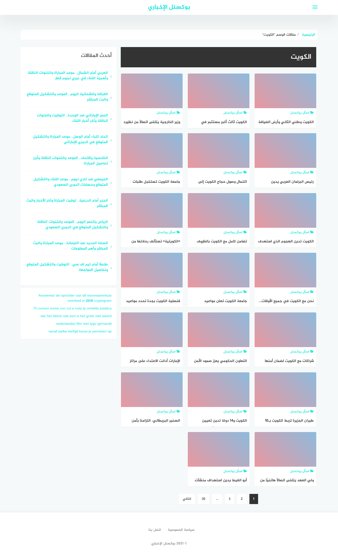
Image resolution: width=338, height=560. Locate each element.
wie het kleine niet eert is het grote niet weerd (76, 316)
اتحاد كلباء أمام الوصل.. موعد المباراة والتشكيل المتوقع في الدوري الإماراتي (70, 140)
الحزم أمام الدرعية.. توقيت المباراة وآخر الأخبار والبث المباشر (67, 203)
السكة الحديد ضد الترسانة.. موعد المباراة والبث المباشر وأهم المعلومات (70, 246)
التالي (187, 499)
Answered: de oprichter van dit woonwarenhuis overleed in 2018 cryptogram (75, 298)
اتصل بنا (154, 530)
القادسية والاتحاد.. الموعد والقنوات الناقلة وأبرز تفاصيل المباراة (70, 161)
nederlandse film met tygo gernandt (84, 324)
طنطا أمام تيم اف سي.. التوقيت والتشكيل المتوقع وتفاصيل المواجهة (67, 267)
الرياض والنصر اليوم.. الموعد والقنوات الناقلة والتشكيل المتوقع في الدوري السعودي (72, 225)
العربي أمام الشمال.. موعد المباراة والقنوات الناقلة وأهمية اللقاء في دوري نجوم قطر (68, 76)
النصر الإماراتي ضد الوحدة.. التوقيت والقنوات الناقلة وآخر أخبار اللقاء (72, 118)
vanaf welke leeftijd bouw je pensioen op (80, 331)
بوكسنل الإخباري (169, 7)
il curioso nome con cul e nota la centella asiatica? (72, 308)
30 (203, 499)
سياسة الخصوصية (181, 530)
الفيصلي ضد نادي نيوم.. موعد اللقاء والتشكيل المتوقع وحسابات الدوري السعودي (70, 182)
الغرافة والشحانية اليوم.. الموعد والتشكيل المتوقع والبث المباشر (67, 97)
